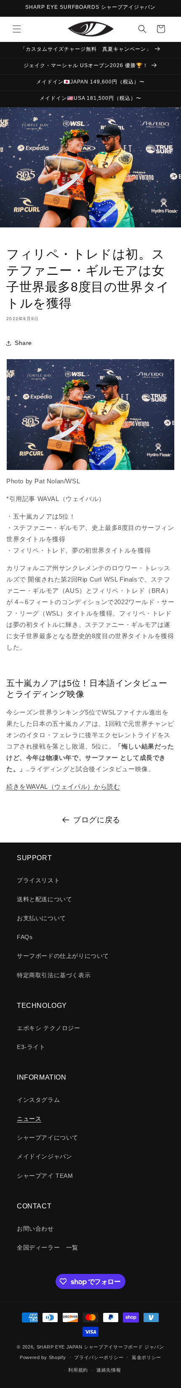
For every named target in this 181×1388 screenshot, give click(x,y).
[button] (17, 29)
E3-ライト (31, 1047)
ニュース (29, 1118)
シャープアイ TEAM (45, 1175)
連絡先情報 (108, 1369)
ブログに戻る (96, 820)
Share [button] (23, 342)
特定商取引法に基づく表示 (53, 975)
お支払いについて (41, 918)
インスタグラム (38, 1099)
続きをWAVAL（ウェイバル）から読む (63, 786)
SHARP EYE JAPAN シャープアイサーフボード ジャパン (100, 1346)
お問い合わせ (35, 1228)
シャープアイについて (47, 1137)
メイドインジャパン (44, 1156)
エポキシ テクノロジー (48, 1028)
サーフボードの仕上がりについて (63, 955)
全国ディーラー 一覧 (47, 1247)
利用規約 (78, 1369)
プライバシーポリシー (98, 1357)
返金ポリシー (146, 1357)
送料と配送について (44, 899)
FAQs (24, 937)
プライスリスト (38, 880)
